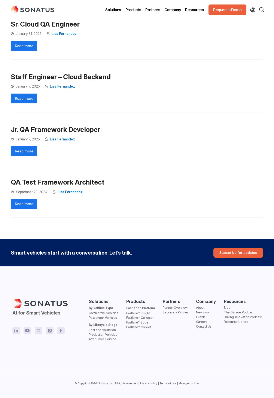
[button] (262, 9)
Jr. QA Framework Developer (55, 129)
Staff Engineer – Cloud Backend (61, 77)
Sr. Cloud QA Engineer (45, 24)
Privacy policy (148, 383)
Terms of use (167, 383)
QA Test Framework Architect (57, 182)
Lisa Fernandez (64, 34)
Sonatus (103, 383)
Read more (24, 46)
